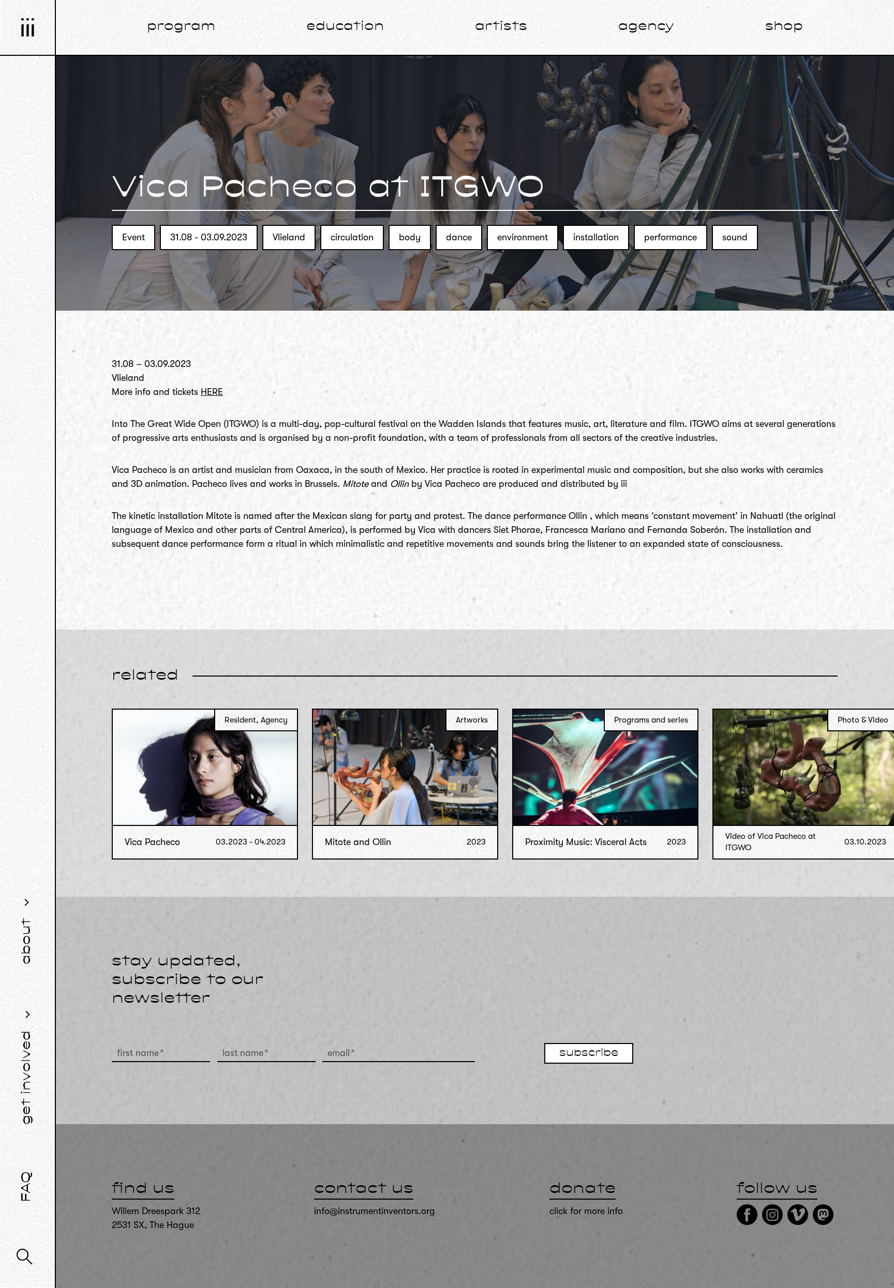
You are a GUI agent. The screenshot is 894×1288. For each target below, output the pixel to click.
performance (670, 237)
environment (522, 237)
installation (596, 237)
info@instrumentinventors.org (374, 1211)
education (345, 27)
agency (646, 27)
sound (735, 237)
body (410, 237)
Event (133, 237)
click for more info (586, 1211)
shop (784, 27)
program (181, 27)
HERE (212, 392)
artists (501, 27)
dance (459, 237)
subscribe (588, 1053)
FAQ (27, 1186)
